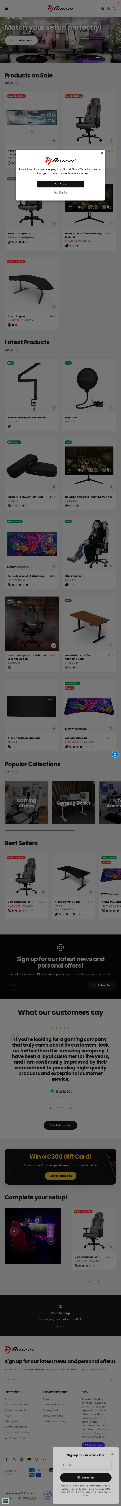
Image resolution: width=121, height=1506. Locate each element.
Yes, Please (60, 184)
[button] (115, 754)
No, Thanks (60, 192)
